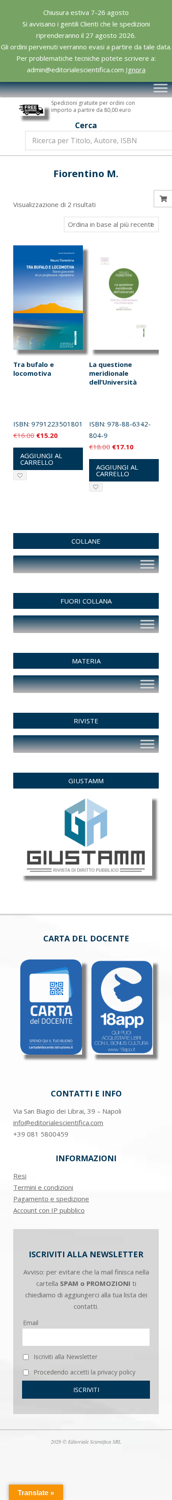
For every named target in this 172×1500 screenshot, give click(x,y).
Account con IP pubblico (49, 1210)
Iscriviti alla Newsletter (64, 1356)
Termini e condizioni (43, 1187)
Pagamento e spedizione (51, 1198)
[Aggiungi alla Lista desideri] (20, 475)
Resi (19, 1175)
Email (30, 1323)
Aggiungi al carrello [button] (41, 459)
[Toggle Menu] (160, 88)
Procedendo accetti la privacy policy (83, 1372)
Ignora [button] (136, 69)
